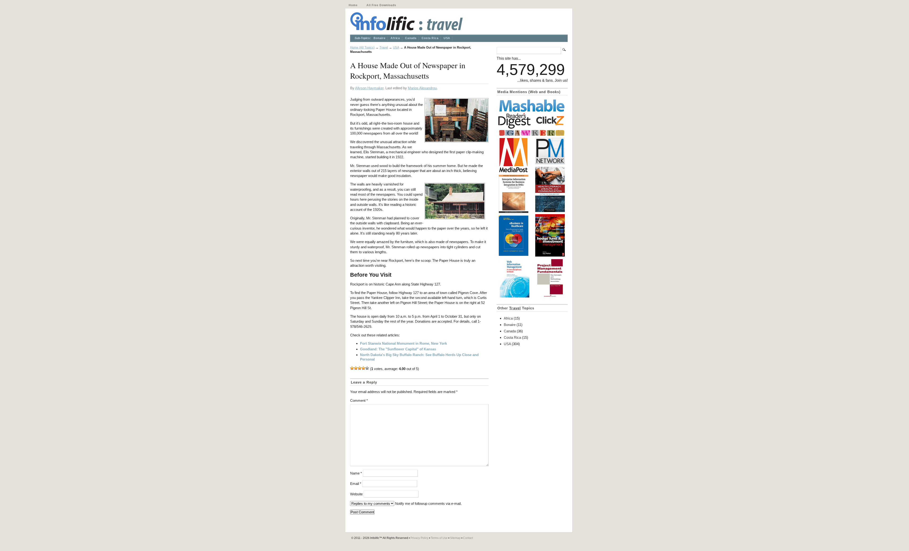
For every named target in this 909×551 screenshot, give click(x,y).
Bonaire (380, 38)
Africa (395, 38)
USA (447, 38)
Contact (468, 538)
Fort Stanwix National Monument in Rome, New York (403, 343)
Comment (359, 400)
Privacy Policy (419, 538)
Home (353, 5)
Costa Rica (430, 38)
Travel (383, 47)
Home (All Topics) (362, 47)
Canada (411, 38)
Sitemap (455, 538)
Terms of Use (439, 538)
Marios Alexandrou (422, 88)
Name (356, 473)
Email (355, 484)
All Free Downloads (381, 5)
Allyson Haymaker (369, 88)
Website (356, 494)
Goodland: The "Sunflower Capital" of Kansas (398, 349)
